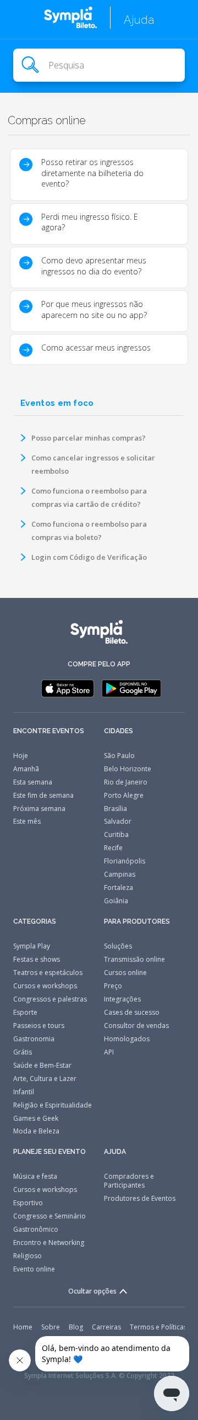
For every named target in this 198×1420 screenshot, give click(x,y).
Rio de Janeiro (125, 782)
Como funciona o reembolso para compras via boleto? (89, 530)
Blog (76, 1327)
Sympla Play (31, 946)
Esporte (25, 1012)
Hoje (20, 755)
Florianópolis (124, 861)
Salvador (117, 821)
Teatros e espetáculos (47, 972)
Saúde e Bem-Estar (42, 1065)
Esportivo (28, 1202)
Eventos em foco (57, 403)
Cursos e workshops (45, 985)
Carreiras (106, 1327)
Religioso (27, 1255)
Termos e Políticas (158, 1327)
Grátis (22, 1052)
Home (22, 1327)
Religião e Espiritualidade (52, 1105)
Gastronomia (33, 1038)
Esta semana (32, 782)
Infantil (23, 1091)
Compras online (47, 120)
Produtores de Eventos (139, 1198)
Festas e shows (36, 959)
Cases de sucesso (132, 1012)
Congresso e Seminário (49, 1216)
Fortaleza (118, 887)
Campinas (119, 874)
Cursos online (125, 972)
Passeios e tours (38, 1025)
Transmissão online (134, 959)
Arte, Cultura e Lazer (44, 1078)
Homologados (127, 1038)
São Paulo (119, 755)
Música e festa (35, 1176)
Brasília (115, 808)
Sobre (50, 1327)
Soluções (118, 946)
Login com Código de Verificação (89, 557)
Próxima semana (39, 808)
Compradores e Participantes (129, 1181)
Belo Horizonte (127, 768)
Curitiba (116, 834)
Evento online (34, 1269)
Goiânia (116, 900)
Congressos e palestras (50, 999)
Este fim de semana (43, 795)
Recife (113, 847)
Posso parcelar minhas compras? (88, 438)
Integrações (122, 999)
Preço (113, 985)
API (109, 1052)
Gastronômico (35, 1229)
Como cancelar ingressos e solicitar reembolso (93, 464)
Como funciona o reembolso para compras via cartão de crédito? (89, 497)
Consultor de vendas (136, 1025)
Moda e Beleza (36, 1131)
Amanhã (26, 768)
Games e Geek (35, 1118)
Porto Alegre (124, 795)
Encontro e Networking (48, 1242)
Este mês (27, 821)
